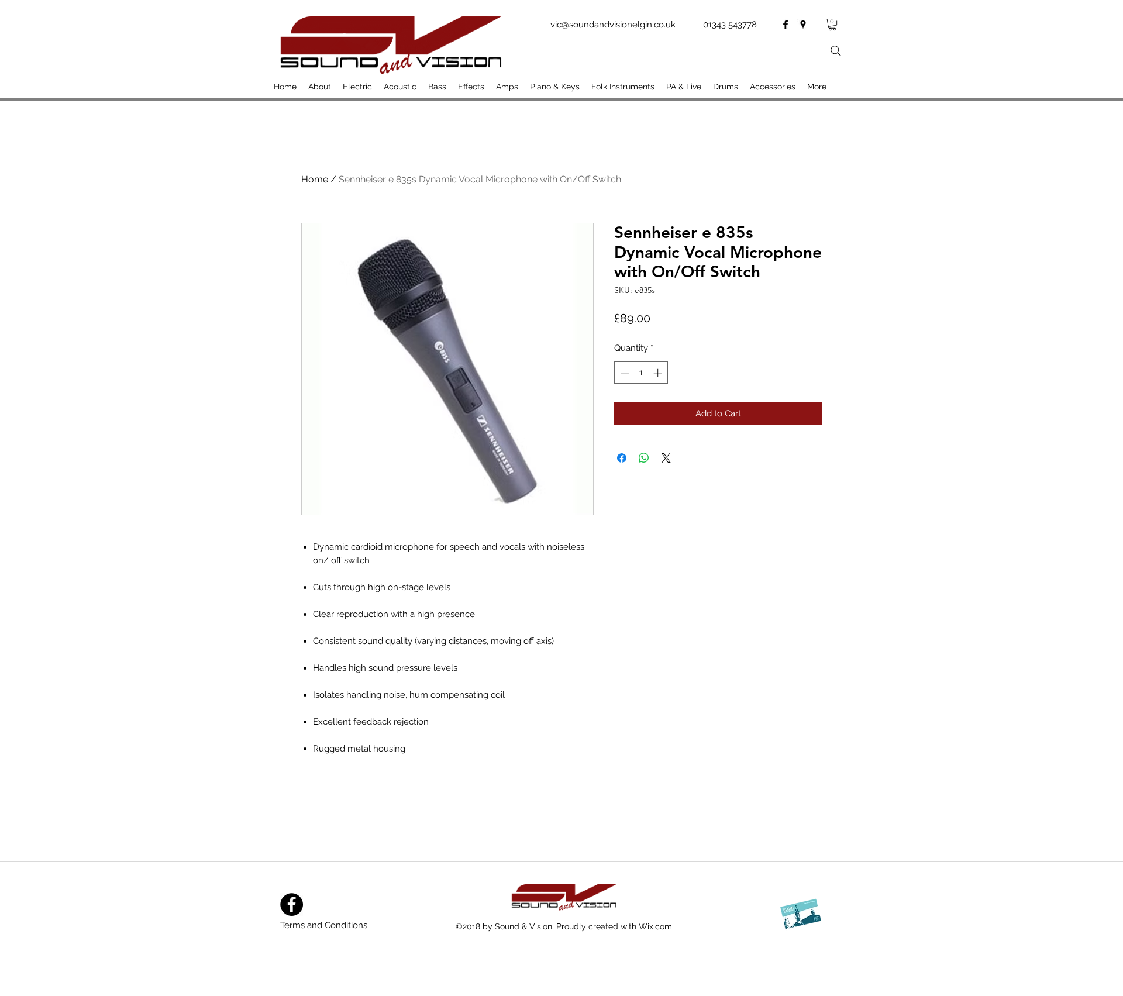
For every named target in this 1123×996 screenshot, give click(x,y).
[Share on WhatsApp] (644, 458)
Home (314, 179)
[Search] (836, 51)
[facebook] (785, 24)
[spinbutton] (641, 373)
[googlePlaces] (803, 24)
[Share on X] (666, 458)
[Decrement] (624, 373)
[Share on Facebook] (622, 458)
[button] (832, 24)
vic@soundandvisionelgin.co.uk (613, 24)
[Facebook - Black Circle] (291, 904)
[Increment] (659, 373)
